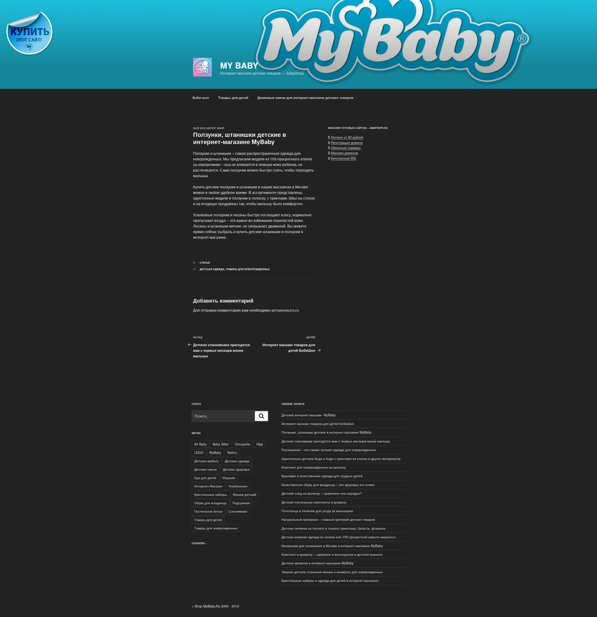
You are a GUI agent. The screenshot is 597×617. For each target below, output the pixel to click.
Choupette (242, 444)
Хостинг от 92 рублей (347, 137)
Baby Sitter (221, 444)
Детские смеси (205, 469)
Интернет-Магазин (208, 486)
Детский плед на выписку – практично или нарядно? (321, 493)
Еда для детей (205, 477)
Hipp (259, 444)
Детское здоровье (236, 469)
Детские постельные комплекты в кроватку (314, 502)
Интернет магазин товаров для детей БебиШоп (317, 423)
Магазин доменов (344, 152)
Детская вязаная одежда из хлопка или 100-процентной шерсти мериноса (338, 536)
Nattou (232, 452)
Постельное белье (208, 511)
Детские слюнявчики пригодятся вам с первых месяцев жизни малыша (335, 441)
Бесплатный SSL (344, 158)
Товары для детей (233, 97)
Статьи (205, 262)
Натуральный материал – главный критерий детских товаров (328, 519)
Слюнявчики (238, 511)
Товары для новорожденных (248, 269)
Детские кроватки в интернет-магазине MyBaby (317, 563)
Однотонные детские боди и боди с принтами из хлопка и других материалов (340, 458)
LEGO (198, 452)
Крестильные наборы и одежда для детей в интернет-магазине (329, 580)
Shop (220, 128)
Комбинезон (238, 486)
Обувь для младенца (210, 502)
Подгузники (241, 502)
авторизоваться (285, 310)
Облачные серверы (346, 147)
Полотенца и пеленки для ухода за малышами (317, 510)
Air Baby (200, 444)
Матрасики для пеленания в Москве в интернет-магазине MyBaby (332, 545)
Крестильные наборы (210, 494)
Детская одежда (212, 269)
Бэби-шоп (201, 97)
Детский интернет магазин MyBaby (308, 415)
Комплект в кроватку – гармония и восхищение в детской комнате (331, 554)
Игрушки (228, 477)
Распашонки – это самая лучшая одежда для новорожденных (328, 449)
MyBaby (215, 452)
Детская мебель (206, 460)
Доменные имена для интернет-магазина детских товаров (305, 97)
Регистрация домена (347, 142)
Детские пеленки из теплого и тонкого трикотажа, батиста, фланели (333, 528)
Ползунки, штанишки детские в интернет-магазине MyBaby (326, 432)
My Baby (239, 65)
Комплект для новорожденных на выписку (313, 467)
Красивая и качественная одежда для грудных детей (321, 475)
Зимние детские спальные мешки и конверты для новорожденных (332, 571)
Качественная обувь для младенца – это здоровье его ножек (328, 484)
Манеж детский (244, 494)
